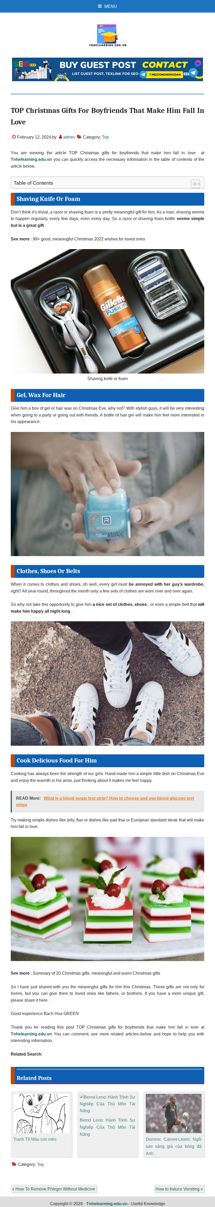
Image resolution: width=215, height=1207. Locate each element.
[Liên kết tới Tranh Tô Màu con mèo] (41, 1097)
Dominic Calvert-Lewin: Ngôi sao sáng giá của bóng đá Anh (174, 1146)
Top (105, 137)
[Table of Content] (195, 184)
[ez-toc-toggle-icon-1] (193, 183)
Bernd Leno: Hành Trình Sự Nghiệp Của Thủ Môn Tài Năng (108, 1127)
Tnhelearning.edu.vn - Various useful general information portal (107, 35)
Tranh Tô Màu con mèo (34, 1139)
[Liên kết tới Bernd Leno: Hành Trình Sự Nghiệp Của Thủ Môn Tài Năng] (108, 1097)
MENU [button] (110, 6)
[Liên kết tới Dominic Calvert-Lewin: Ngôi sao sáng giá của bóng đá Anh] (174, 1097)
